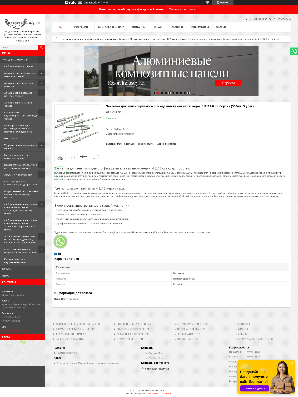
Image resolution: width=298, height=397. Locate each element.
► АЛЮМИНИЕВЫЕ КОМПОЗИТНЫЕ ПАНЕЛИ (76, 323)
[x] (59, 254)
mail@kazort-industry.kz (14, 330)
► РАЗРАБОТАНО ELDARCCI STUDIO (254, 339)
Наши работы (199, 27)
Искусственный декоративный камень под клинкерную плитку (21, 194)
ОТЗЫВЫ (6, 269)
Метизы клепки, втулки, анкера (147, 39)
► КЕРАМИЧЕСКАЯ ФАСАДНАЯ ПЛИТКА (73, 328)
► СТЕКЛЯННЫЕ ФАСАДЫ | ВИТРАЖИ (133, 323)
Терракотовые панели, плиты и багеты (20, 147)
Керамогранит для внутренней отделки (15, 261)
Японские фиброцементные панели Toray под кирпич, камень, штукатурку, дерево (20, 239)
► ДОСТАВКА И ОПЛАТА (187, 333)
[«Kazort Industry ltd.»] (22, 23)
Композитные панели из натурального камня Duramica (21, 251)
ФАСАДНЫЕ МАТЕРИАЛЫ (15, 59)
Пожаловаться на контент (159, 394)
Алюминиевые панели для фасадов (18, 84)
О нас (158, 27)
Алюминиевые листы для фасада (18, 104)
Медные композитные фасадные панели (16, 156)
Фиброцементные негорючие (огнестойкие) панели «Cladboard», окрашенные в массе (20, 225)
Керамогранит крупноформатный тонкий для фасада (21, 115)
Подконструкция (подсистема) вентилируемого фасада (20, 166)
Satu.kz (164, 390)
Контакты (138, 27)
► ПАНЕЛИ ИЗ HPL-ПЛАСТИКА (69, 339)
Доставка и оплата (111, 27)
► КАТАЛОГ (241, 333)
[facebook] (55, 254)
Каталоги (176, 27)
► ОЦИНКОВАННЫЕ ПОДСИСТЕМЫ (132, 328)
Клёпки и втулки (176, 39)
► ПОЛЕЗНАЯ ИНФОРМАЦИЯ (190, 328)
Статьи (221, 27)
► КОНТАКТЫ (242, 323)
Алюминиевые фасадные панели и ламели (18, 94)
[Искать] (41, 47)
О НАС (5, 275)
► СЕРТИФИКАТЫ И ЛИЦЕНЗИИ (191, 323)
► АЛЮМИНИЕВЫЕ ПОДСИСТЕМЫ (132, 333)
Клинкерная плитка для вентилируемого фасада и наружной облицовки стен (18, 128)
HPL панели (10, 138)
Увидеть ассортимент (182, 9)
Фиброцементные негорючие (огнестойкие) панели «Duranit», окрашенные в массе (20, 209)
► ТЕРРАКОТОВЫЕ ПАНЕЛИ (128, 339)
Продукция (80, 27)
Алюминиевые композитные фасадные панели (20, 75)
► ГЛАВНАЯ (241, 328)
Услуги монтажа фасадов (18, 174)
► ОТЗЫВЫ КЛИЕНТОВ (186, 339)
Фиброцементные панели (18, 66)
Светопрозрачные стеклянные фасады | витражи (21, 183)
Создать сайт (90, 2)
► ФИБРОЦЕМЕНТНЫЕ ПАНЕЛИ (69, 333)
